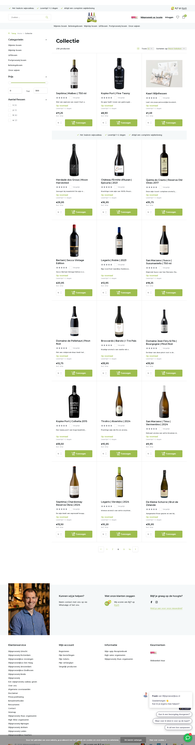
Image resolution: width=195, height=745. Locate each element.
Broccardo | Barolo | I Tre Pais (118, 340)
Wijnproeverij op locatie (151, 17)
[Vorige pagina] (101, 549)
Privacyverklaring (16, 697)
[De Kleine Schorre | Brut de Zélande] (164, 482)
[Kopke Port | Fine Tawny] (119, 73)
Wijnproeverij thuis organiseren (22, 716)
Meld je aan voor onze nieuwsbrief (166, 608)
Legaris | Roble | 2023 (113, 260)
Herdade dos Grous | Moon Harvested (72, 181)
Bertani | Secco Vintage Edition (70, 262)
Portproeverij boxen (118, 26)
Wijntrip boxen (90, 26)
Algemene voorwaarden (19, 689)
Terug (13, 33)
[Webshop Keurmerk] (134, 17)
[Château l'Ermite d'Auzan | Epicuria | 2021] (119, 160)
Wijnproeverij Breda (17, 674)
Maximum (41, 91)
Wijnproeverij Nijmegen (18, 723)
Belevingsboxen (75, 26)
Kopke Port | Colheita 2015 (71, 421)
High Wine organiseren (18, 719)
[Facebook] (151, 602)
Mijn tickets (64, 659)
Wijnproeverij (14, 678)
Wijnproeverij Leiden (17, 731)
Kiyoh (184, 8)
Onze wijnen (134, 26)
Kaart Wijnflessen (156, 93)
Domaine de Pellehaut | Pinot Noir (73, 342)
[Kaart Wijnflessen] (164, 73)
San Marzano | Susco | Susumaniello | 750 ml (159, 262)
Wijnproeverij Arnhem (18, 727)
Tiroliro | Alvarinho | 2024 (115, 421)
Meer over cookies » (158, 740)
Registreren (64, 651)
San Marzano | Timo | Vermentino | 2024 (158, 423)
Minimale (15, 91)
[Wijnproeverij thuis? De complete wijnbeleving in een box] (97, 17)
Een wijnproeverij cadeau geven (22, 681)
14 (130, 549)
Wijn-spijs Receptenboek (116, 651)
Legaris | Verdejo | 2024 (115, 502)
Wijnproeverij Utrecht (17, 651)
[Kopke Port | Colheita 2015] (74, 401)
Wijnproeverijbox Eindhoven (20, 670)
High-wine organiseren (115, 655)
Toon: (144, 48)
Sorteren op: (162, 48)
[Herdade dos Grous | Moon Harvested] (74, 160)
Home (19, 33)
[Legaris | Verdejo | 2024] (119, 482)
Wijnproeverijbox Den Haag (20, 662)
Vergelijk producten (68, 666)
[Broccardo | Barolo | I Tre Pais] (119, 321)
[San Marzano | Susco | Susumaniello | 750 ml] (164, 240)
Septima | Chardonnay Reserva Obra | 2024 (69, 503)
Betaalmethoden (16, 700)
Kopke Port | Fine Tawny (115, 93)
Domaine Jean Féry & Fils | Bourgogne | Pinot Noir (161, 342)
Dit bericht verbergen (133, 740)
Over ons (12, 685)
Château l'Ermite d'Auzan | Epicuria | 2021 (116, 181)
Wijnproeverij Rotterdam (19, 655)
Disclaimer (13, 693)
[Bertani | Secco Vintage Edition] (74, 240)
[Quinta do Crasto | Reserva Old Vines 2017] (164, 160)
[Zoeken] (47, 17)
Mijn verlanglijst (66, 662)
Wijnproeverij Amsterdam (19, 666)
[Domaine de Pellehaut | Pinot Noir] (74, 321)
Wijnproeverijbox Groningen (20, 659)
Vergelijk (76, 98)
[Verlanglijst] (177, 17)
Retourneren (13, 704)
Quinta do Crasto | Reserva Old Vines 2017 (164, 181)
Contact (12, 708)
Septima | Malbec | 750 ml (71, 93)
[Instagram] (156, 602)
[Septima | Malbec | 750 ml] (74, 73)
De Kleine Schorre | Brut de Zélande (162, 503)
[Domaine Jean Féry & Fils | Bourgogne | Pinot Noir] (164, 321)
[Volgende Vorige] (135, 549)
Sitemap (12, 712)
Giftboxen (103, 26)
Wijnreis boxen (60, 26)
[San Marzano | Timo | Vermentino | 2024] (164, 401)
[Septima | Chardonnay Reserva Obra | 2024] (74, 482)
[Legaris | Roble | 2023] (119, 240)
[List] (138, 48)
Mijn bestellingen (66, 655)
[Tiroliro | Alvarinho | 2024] (119, 401)
